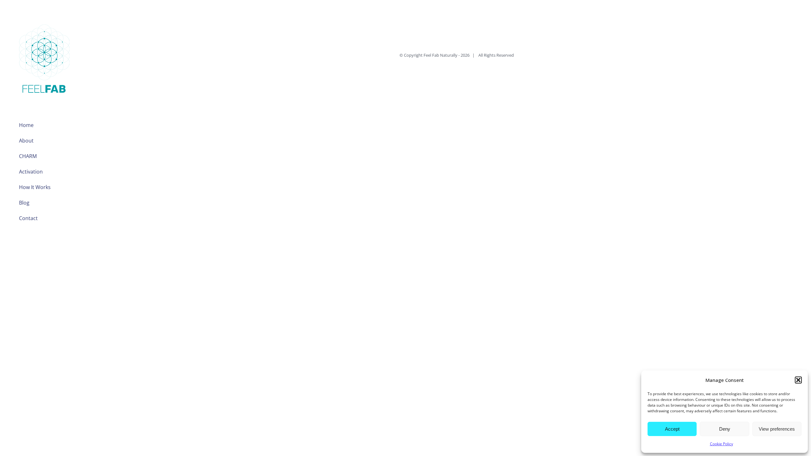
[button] (798, 380)
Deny (724, 429)
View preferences (777, 429)
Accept (672, 429)
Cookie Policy (721, 443)
